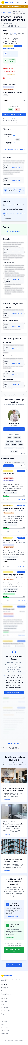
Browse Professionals (11, 916)
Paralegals (4, 1001)
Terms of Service (6, 1030)
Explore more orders (14, 743)
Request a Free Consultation (14, 429)
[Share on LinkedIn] (12, 26)
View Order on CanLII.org (12, 114)
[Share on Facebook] (6, 26)
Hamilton (14, 444)
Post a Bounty (9, 937)
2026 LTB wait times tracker (13, 149)
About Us (4, 1021)
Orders (9, 12)
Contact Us (4, 1033)
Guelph (14, 448)
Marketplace (5, 987)
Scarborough (17, 437)
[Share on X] (9, 26)
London (21, 444)
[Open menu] (25, 2)
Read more (21, 499)
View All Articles (13, 965)
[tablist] (14, 465)
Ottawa (7, 444)
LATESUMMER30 (14, 6)
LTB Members (5, 1007)
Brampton (18, 441)
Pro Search (4, 991)
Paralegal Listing (6, 994)
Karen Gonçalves (12, 33)
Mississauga (10, 441)
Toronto (9, 437)
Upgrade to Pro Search (13, 692)
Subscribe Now (16, 167)
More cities (14, 451)
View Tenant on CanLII (13, 231)
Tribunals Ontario (20, 33)
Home (3, 12)
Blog (2, 1014)
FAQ (2, 1024)
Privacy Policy (5, 1027)
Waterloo (20, 448)
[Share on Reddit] (15, 26)
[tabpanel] (14, 604)
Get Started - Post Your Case (13, 950)
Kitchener (7, 448)
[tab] (8, 465)
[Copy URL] (18, 26)
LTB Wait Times (5, 1010)
